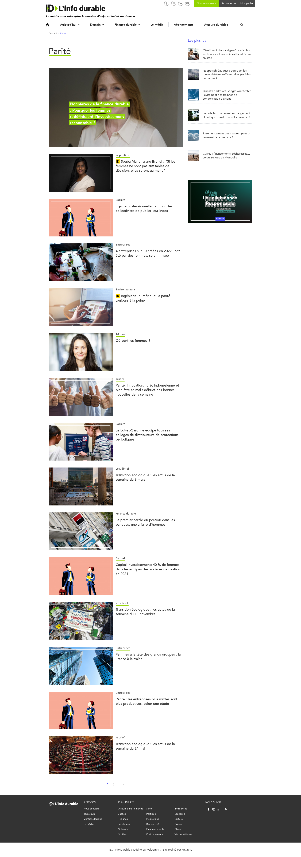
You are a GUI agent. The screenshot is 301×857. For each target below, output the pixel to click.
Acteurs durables (216, 25)
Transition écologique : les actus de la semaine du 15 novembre (145, 611)
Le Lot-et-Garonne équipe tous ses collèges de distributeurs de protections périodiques (147, 435)
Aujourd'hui (68, 25)
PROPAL (187, 849)
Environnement (154, 834)
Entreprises (181, 808)
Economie (180, 814)
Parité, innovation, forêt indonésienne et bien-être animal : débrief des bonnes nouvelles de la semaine (147, 390)
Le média (156, 25)
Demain (95, 25)
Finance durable (125, 25)
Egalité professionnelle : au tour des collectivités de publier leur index (144, 208)
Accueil (47, 24)
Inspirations (152, 819)
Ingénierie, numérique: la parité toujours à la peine (143, 298)
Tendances (124, 824)
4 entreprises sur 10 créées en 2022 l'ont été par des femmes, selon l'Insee (148, 253)
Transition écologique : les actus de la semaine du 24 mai (145, 746)
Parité (63, 33)
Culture (179, 819)
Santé (149, 808)
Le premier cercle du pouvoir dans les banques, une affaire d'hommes (145, 522)
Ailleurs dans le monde (130, 808)
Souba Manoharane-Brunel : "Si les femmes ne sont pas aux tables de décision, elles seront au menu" (145, 166)
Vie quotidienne (183, 834)
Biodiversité (152, 824)
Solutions (123, 829)
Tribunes (123, 819)
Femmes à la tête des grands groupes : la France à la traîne (148, 656)
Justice (122, 814)
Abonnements (184, 25)
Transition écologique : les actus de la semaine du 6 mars (145, 477)
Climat (178, 829)
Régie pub (89, 814)
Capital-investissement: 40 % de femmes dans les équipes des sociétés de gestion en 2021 (148, 569)
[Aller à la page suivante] (123, 784)
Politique (151, 814)
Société (122, 834)
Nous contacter (91, 808)
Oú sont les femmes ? (133, 340)
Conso (178, 824)
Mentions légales (92, 819)
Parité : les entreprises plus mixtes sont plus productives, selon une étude (146, 701)
